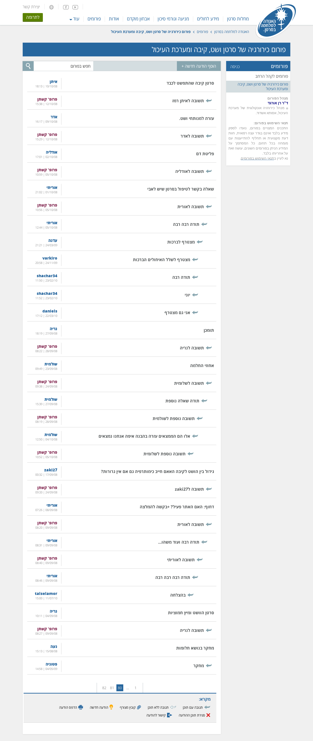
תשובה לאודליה (189, 171)
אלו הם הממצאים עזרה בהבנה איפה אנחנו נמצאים (144, 436)
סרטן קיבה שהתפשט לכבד (190, 83)
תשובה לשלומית (189, 383)
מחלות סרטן (238, 19)
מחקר (198, 665)
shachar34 (47, 276)
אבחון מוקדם (138, 19)
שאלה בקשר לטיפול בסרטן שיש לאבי (180, 189)
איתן (53, 81)
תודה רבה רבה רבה (172, 577)
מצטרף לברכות (181, 242)
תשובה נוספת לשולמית (174, 418)
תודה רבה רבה (186, 224)
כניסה (235, 66)
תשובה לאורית (190, 206)
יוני (187, 295)
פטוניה (51, 664)
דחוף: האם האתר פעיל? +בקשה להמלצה (177, 506)
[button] (51, 6)
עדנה (52, 240)
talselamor (46, 593)
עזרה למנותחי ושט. (196, 118)
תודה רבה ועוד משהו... (178, 542)
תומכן (209, 330)
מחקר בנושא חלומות (195, 648)
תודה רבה (181, 277)
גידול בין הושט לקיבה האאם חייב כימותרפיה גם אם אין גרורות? (157, 471)
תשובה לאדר (192, 136)
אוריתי (52, 187)
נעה (53, 646)
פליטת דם (205, 153)
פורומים (94, 19)
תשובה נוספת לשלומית (164, 453)
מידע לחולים (208, 19)
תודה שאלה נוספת (182, 400)
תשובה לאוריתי (181, 559)
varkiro (49, 258)
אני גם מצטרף (177, 312)
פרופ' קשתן (47, 99)
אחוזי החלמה (202, 365)
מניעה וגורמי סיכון (173, 19)
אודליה (51, 152)
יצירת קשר (31, 6)
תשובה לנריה (192, 348)
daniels (49, 311)
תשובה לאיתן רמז (188, 100)
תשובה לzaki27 (189, 489)
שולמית (50, 364)
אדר (54, 117)
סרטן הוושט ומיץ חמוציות (191, 612)
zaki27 (50, 470)
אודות (114, 19)
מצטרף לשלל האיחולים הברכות (161, 259)
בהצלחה (178, 595)
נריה (53, 328)
